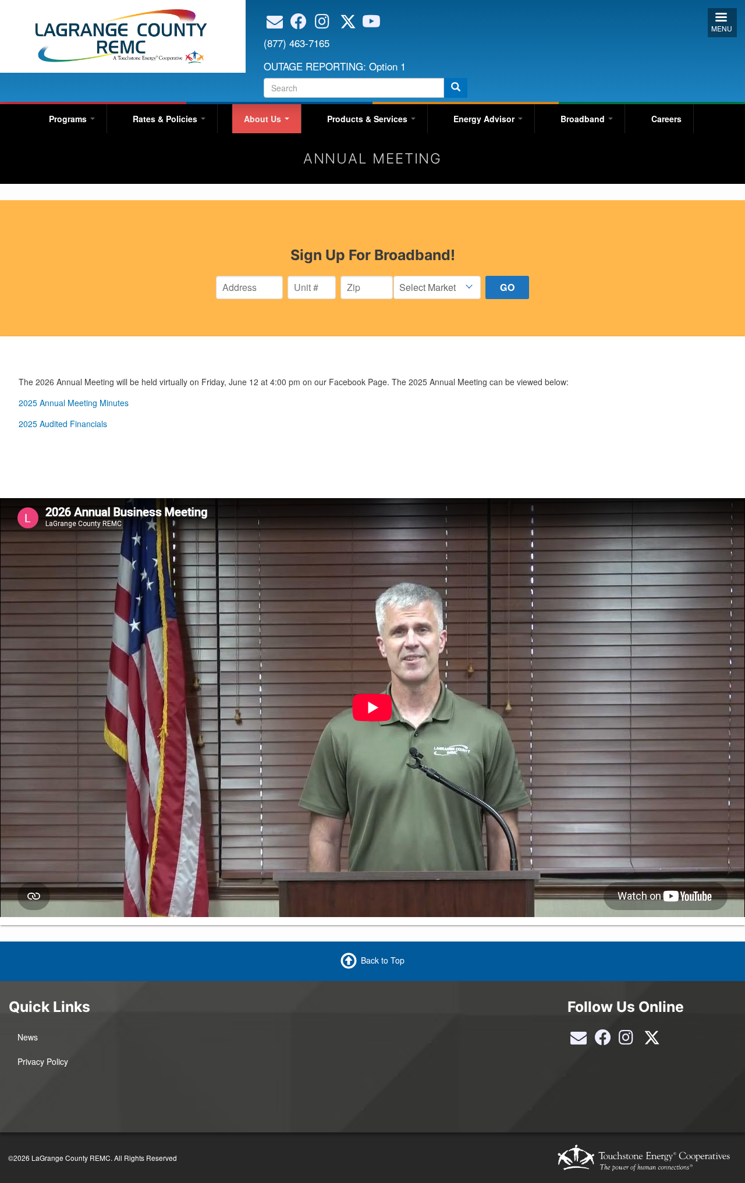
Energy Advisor (485, 119)
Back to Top (383, 960)
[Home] (118, 35)
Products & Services (368, 119)
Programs (69, 119)
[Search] (455, 88)
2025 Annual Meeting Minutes (74, 402)
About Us (263, 119)
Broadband (583, 119)
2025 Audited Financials (63, 423)
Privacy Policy (42, 1061)
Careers (666, 119)
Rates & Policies (166, 119)
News (27, 1037)
